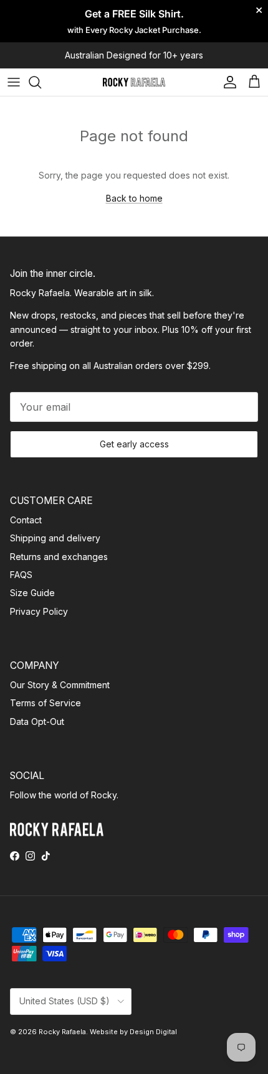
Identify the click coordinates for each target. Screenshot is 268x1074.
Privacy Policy (39, 611)
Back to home (134, 198)
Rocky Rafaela (62, 1031)
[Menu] (13, 82)
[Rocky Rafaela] (134, 82)
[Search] (41, 82)
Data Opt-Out (37, 721)
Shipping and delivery (55, 538)
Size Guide (32, 592)
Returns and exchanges (59, 556)
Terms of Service (45, 703)
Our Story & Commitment (60, 684)
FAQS (21, 574)
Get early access (134, 444)
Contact (26, 520)
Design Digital (153, 1031)
